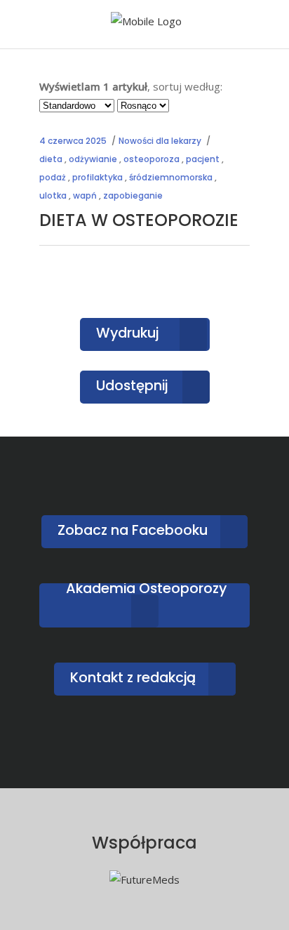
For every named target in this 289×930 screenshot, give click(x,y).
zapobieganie (133, 195)
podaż (52, 177)
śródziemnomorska (171, 177)
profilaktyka (97, 177)
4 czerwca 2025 (73, 141)
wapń (85, 195)
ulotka (53, 195)
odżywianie (93, 159)
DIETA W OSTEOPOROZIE (138, 220)
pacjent (203, 159)
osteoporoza (151, 159)
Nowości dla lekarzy (160, 141)
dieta (50, 159)
